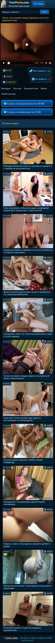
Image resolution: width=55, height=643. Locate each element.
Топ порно (38, 4)
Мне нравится (39, 71)
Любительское (8, 94)
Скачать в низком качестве (23, 112)
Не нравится (41, 79)
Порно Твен (11, 638)
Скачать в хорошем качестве (25, 104)
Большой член (31, 88)
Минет (44, 88)
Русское (17, 88)
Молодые (6, 88)
